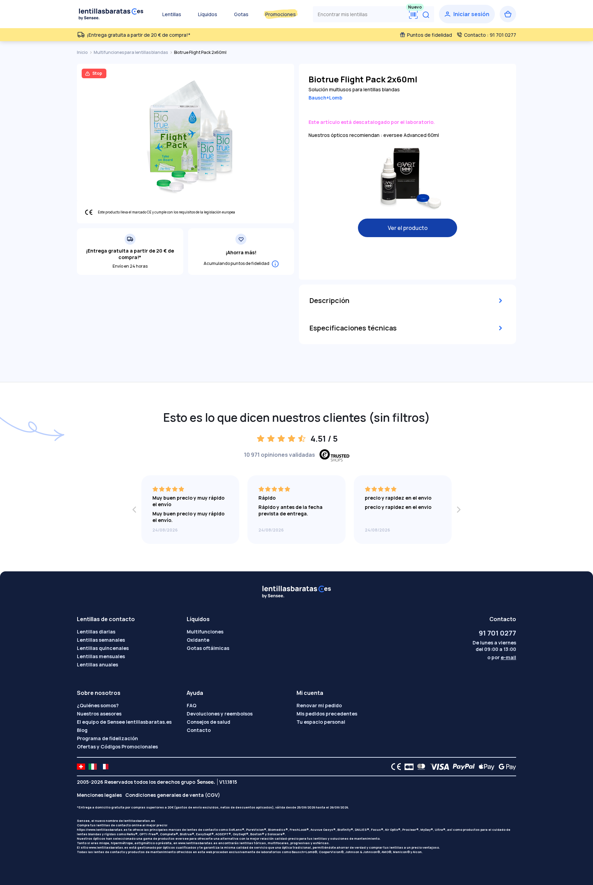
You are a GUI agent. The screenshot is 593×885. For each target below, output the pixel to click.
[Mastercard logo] (420, 766)
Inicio (82, 52)
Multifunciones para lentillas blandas (131, 52)
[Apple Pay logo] (485, 766)
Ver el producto (408, 228)
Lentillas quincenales (103, 648)
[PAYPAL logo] (462, 766)
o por (501, 657)
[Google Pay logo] (505, 766)
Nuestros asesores (99, 713)
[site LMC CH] (81, 767)
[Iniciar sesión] (467, 14)
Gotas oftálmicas (208, 648)
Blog (82, 730)
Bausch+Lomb (325, 97)
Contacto (199, 730)
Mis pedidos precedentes (326, 713)
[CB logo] (407, 766)
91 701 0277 (497, 633)
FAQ (191, 705)
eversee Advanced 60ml (411, 135)
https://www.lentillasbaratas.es (102, 829)
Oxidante (198, 640)
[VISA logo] (437, 766)
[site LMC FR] (104, 766)
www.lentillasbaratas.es (198, 843)
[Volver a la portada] (111, 14)
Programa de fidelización (107, 738)
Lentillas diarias (96, 631)
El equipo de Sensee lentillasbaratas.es (124, 722)
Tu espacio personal (320, 722)
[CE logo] (394, 766)
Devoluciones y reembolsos (220, 713)
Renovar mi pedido (319, 705)
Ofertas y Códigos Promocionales (117, 746)
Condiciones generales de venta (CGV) (172, 795)
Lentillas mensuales (101, 656)
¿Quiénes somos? (98, 705)
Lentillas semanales (101, 640)
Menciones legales (99, 795)
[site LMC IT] (93, 767)
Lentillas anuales (97, 664)
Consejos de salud (208, 722)
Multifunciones (205, 631)
